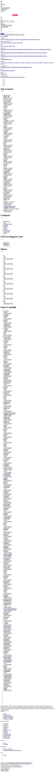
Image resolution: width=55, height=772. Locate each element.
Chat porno (6, 727)
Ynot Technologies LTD (16, 766)
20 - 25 (3, 42)
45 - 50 (19, 42)
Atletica (11, 67)
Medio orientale (14, 52)
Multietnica (20, 52)
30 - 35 (9, 42)
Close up (33, 49)
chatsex (19, 707)
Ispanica (9, 52)
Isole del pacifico (35, 52)
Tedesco (13, 77)
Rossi (4, 59)
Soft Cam (15, 39)
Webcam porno (6, 738)
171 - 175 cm (32, 62)
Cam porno (6, 725)
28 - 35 (8, 46)
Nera (46, 52)
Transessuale (36, 39)
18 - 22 (2, 46)
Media (8, 67)
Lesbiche (25, 39)
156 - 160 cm (14, 62)
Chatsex (5, 729)
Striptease (20, 49)
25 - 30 (6, 42)
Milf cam (5, 731)
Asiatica (5, 52)
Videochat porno (7, 735)
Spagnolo (17, 77)
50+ (22, 42)
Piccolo (2, 70)
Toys (8, 49)
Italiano (2, 77)
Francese (9, 77)
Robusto (27, 67)
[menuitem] (2, 3)
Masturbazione (4, 49)
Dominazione (45, 49)
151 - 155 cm (8, 62)
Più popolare (10, 39)
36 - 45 (11, 46)
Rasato (2, 73)
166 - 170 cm (26, 62)
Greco (23, 77)
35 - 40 (13, 42)
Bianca (2, 52)
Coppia (32, 39)
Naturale (28, 56)
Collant (29, 49)
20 (1, 42)
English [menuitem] (6, 770)
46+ (14, 46)
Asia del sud (42, 52)
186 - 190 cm (50, 62)
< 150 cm (3, 62)
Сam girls (5, 723)
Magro (5, 67)
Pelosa (2, 56)
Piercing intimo (11, 56)
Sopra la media (21, 67)
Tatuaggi (45, 56)
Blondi (6, 59)
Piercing (32, 56)
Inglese (5, 77)
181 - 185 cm (44, 62)
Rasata (38, 56)
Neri (2, 59)
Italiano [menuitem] (2, 770)
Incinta (35, 56)
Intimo (41, 56)
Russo (20, 77)
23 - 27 (5, 46)
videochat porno (5, 709)
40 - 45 (16, 42)
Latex (16, 56)
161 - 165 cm (20, 62)
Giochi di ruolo (38, 49)
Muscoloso (15, 67)
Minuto (2, 67)
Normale (6, 70)
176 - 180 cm (38, 62)
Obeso (30, 67)
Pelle (18, 56)
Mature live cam (7, 730)
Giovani (28, 39)
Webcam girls (6, 736)
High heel (6, 56)
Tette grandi (20, 39)
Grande (9, 70)
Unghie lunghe (23, 56)
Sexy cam (5, 732)
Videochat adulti (7, 734)
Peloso (5, 73)
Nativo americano (27, 52)
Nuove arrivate (4, 39)
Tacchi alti (25, 49)
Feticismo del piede (13, 49)
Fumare (49, 49)
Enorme (13, 70)
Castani (10, 59)
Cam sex (5, 726)
